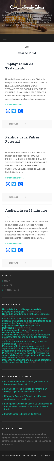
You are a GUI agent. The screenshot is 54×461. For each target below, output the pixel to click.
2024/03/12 (13, 263)
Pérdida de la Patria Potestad (22, 139)
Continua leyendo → (14, 104)
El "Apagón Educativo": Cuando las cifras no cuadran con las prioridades (25, 397)
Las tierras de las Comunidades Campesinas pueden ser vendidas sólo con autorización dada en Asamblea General (26, 321)
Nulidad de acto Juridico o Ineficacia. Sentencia (26, 314)
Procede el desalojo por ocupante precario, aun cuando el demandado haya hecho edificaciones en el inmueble (26, 355)
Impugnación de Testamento (19, 66)
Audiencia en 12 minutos (26, 210)
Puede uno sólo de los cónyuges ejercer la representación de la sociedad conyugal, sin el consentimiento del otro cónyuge (25, 348)
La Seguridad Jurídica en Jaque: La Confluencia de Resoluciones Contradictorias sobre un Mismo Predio (28, 406)
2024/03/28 (13, 124)
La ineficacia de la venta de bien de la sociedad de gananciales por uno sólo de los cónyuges (26, 335)
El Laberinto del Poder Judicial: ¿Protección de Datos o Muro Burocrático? (26, 383)
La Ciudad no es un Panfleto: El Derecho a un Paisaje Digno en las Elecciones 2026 (25, 390)
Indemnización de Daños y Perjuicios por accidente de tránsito (22, 331)
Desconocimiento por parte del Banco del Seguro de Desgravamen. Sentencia (27, 361)
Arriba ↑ (46, 456)
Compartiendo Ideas (27, 6)
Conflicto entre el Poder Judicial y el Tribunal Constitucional (24, 342)
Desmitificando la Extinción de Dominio (22, 414)
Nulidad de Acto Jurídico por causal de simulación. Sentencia (21, 310)
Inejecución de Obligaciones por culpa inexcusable (21, 326)
